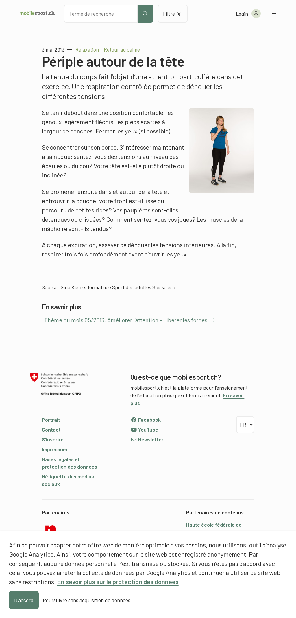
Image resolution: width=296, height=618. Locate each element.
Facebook (149, 420)
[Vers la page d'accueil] (37, 14)
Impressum (54, 449)
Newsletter (150, 439)
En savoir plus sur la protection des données (118, 581)
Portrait (51, 420)
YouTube (147, 429)
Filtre (169, 13)
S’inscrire (53, 439)
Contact (51, 429)
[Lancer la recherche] (145, 14)
